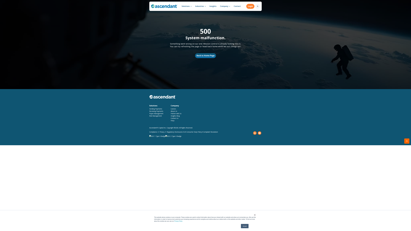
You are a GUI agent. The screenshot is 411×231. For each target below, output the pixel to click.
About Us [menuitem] (174, 111)
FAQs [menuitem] (172, 121)
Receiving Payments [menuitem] (156, 111)
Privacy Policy (178, 221)
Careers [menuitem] (173, 109)
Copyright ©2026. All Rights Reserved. (180, 128)
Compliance (153, 132)
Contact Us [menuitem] (174, 118)
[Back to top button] (406, 141)
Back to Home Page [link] (205, 55)
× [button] (255, 214)
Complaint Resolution (210, 132)
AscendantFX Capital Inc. (158, 128)
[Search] (257, 6)
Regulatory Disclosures (175, 132)
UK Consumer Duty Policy (193, 132)
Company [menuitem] (175, 105)
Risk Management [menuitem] (155, 116)
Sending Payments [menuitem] (155, 109)
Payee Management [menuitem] (156, 114)
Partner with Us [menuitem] (176, 114)
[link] (164, 6)
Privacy (162, 132)
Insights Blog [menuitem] (175, 116)
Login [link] (250, 6)
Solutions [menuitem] (153, 105)
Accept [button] (245, 226)
